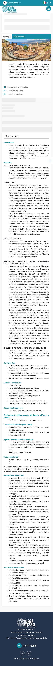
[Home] (9, 9)
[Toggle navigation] (48, 8)
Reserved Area (13, 3)
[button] (46, 2)
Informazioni (19, 37)
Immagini (7, 37)
